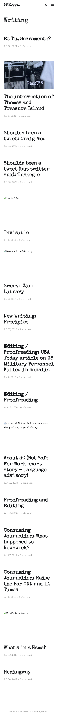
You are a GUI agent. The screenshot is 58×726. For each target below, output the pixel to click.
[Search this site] (46, 5)
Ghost (45, 712)
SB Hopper (12, 5)
